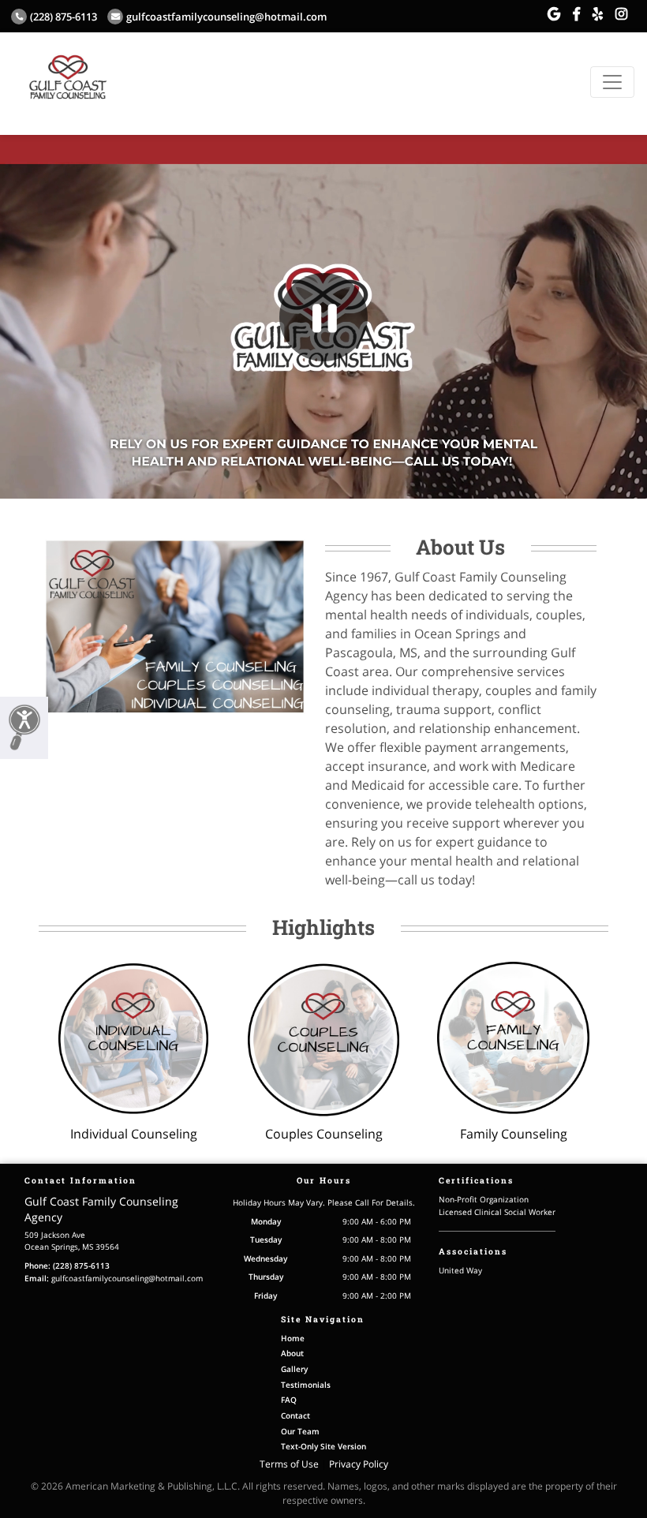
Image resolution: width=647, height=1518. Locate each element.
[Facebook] (576, 14)
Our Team (300, 1431)
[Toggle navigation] (612, 82)
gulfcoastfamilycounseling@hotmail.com (226, 16)
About (292, 1353)
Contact (295, 1415)
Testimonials (306, 1384)
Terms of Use (289, 1464)
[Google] (554, 14)
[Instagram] (621, 14)
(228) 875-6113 (63, 16)
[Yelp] (598, 14)
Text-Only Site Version (323, 1446)
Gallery (294, 1368)
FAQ (289, 1399)
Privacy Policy (358, 1464)
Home (293, 1338)
